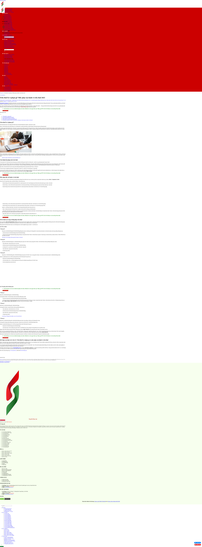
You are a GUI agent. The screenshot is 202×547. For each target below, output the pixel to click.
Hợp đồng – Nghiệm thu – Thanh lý (10, 84)
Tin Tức (3, 85)
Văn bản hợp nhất (7, 73)
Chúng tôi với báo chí (8, 11)
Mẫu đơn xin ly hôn (8, 42)
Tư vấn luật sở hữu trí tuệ (6, 442)
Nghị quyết (6, 70)
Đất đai (5, 76)
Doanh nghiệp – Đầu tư (8, 83)
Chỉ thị (5, 63)
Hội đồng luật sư (5, 461)
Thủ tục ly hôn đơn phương (9, 41)
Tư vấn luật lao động (5, 444)
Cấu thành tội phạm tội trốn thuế (8, 117)
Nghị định (6, 69)
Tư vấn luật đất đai (7, 86)
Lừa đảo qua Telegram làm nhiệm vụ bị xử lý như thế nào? (12, 316)
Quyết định (6, 72)
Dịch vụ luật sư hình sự (8, 36)
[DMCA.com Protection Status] (5, 499)
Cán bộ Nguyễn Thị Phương (9, 61)
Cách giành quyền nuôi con (9, 47)
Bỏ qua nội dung (3, 0)
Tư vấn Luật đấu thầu (8, 22)
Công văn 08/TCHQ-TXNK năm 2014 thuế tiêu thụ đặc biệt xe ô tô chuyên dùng (61, 100)
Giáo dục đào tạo (7, 81)
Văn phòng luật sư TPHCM (6, 475)
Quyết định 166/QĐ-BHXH (4, 362)
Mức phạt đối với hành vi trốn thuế (8, 118)
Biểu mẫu (4, 75)
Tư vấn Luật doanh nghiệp (9, 28)
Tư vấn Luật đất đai (7, 17)
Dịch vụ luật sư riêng (8, 35)
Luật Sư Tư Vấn (13, 101)
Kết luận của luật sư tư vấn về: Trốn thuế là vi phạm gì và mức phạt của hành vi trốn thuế (18, 120)
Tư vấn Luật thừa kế (8, 19)
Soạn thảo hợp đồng (8, 21)
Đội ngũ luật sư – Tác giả (9, 12)
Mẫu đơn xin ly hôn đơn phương (10, 44)
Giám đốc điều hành (8, 10)
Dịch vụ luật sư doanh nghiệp (9, 38)
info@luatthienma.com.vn (9, 487)
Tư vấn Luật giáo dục (8, 23)
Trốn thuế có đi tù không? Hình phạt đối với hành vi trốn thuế (12, 237)
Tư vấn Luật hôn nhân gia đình (10, 30)
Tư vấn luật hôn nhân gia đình (7, 440)
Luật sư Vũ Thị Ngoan (8, 55)
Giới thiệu (4, 8)
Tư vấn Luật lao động (8, 24)
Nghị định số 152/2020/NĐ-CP (5, 361)
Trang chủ (1, 92)
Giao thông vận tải (7, 80)
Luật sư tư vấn (1, 359)
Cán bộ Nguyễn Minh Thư (9, 59)
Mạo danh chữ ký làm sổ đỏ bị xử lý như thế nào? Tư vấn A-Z (20, 100)
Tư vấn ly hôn (6, 14)
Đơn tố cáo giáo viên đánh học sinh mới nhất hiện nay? (11, 157)
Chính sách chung (5, 479)
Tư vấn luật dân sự (7, 87)
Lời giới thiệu (4, 460)
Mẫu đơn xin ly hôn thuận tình (10, 43)
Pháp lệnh (6, 71)
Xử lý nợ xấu (6, 32)
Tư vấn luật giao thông (6, 434)
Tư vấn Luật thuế (7, 15)
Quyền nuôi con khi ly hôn (9, 46)
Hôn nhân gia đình (7, 82)
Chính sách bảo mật (5, 480)
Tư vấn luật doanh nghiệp (6, 439)
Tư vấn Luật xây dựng (8, 26)
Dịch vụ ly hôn (7, 33)
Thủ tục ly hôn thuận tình (9, 40)
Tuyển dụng (4, 464)
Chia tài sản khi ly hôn (8, 45)
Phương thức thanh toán (6, 481)
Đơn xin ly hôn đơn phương (6, 469)
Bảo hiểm (6, 77)
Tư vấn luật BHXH (7, 90)
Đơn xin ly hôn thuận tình (6, 470)
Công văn (6, 67)
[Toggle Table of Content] (1, 114)
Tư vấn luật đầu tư (5, 445)
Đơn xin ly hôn (4, 468)
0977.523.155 (9, 421)
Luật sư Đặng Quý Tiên (8, 57)
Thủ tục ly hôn (4, 39)
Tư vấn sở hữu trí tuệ (8, 25)
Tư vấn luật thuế (5, 441)
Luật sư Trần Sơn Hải (8, 56)
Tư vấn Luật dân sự (7, 18)
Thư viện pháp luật (5, 62)
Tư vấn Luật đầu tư (7, 16)
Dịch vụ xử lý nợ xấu (5, 454)
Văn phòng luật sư (5, 473)
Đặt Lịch (198, 544)
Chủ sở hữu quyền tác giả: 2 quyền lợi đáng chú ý (39, 100)
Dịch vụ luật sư (7, 34)
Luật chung (6, 64)
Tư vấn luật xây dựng (5, 443)
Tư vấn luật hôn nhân (8, 91)
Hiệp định (6, 68)
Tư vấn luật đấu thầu (5, 446)
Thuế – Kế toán (7, 79)
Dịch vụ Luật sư (5, 13)
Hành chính (6, 78)
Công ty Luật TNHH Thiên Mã (100, 501)
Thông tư (6, 66)
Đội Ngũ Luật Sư (5, 53)
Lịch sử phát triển (5, 462)
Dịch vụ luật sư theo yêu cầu (7, 451)
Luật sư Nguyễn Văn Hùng (9, 54)
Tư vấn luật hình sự (7, 88)
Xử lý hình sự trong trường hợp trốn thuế (10, 119)
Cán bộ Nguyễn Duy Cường (9, 60)
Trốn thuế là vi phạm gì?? (7, 116)
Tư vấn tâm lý (4, 472)
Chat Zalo (198, 542)
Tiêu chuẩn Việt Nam (8, 74)
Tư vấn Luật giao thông (8, 27)
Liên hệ (3, 463)
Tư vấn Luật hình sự (8, 20)
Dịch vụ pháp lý (4, 528)
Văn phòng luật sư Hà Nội (6, 474)
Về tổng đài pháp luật (8, 9)
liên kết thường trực (23, 350)
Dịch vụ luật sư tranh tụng (9, 37)
